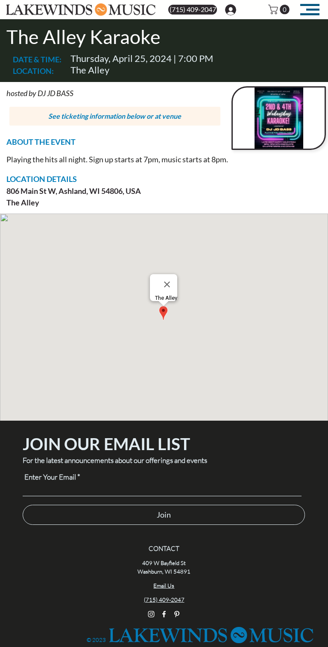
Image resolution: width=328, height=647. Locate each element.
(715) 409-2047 (164, 599)
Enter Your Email (50, 476)
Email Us (163, 585)
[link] (280, 9)
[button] (115, 116)
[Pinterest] (177, 614)
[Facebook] (164, 614)
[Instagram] (151, 614)
